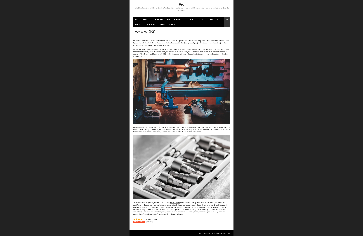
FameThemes (226, 233)
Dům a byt (146, 19)
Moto (201, 19)
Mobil (192, 19)
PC (218, 19)
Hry (168, 19)
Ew (181, 4)
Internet (177, 19)
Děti (136, 19)
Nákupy (210, 19)
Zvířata (172, 24)
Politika (138, 24)
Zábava (162, 24)
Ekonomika (159, 19)
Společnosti (150, 24)
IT (185, 19)
